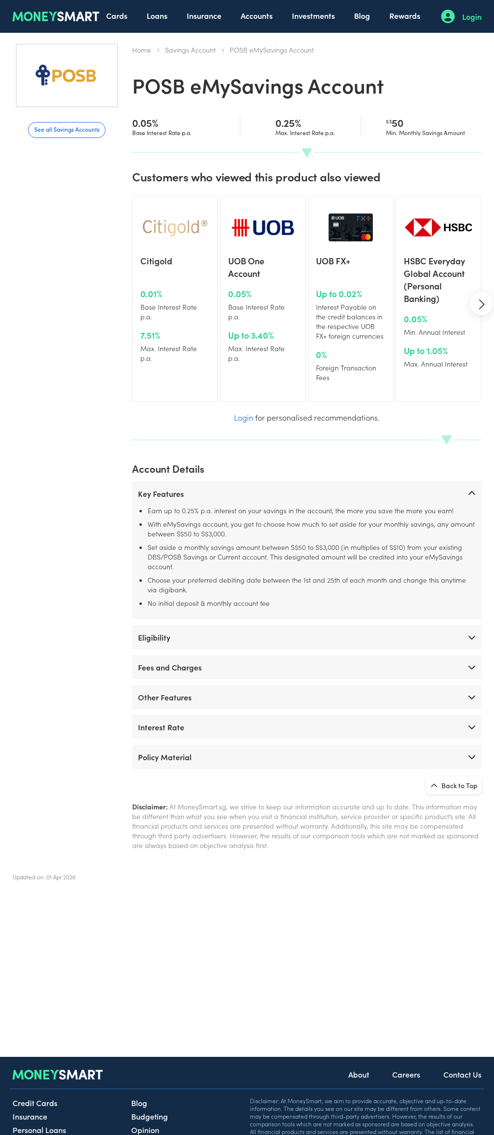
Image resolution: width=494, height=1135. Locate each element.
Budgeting (149, 1116)
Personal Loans (39, 1129)
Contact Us (462, 1074)
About (358, 1074)
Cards (116, 15)
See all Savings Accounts (66, 129)
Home (141, 50)
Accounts (257, 15)
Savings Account (190, 50)
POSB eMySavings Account (272, 50)
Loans (157, 15)
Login (471, 16)
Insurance (204, 15)
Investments (313, 15)
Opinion (145, 1129)
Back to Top (459, 785)
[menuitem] (116, 16)
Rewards (404, 15)
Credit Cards (35, 1102)
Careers (406, 1074)
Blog (362, 15)
